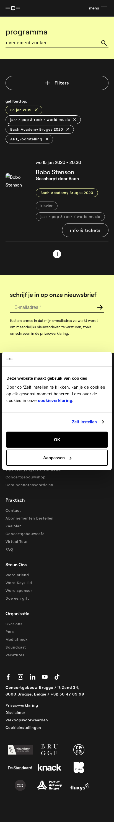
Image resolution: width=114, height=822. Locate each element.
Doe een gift (17, 598)
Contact (13, 510)
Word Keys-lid (19, 582)
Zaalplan (14, 526)
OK (57, 439)
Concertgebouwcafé (25, 534)
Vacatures (15, 655)
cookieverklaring (55, 400)
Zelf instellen (84, 421)
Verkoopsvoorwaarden (27, 720)
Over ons (14, 624)
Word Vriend (17, 575)
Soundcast (16, 647)
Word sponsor (19, 590)
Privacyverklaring (22, 705)
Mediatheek (17, 639)
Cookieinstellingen (23, 727)
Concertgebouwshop (26, 477)
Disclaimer (15, 712)
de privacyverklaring (51, 333)
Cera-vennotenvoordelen (29, 485)
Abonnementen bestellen (30, 518)
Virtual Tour (17, 541)
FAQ (9, 549)
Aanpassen (54, 457)
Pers (10, 631)
